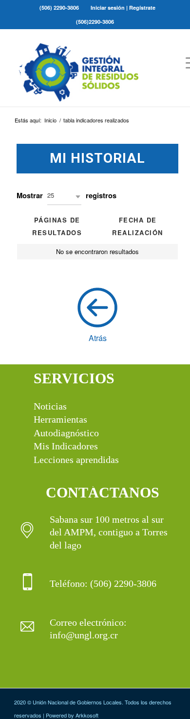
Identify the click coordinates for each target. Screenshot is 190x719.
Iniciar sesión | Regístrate (123, 7)
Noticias (50, 406)
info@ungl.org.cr (84, 635)
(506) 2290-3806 (59, 7)
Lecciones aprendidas (76, 459)
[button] (64, 196)
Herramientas (60, 419)
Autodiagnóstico (66, 433)
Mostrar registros (66, 195)
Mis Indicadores (66, 446)
